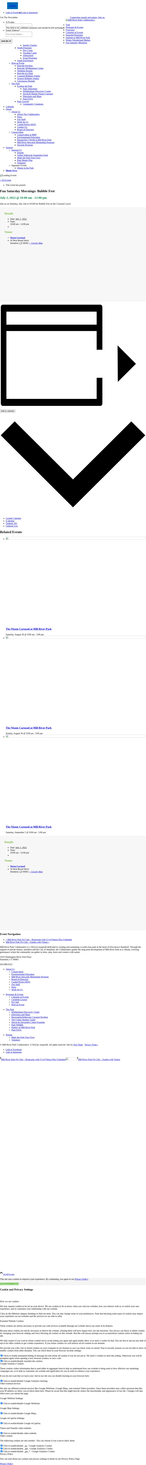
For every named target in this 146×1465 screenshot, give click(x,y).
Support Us (16, 150)
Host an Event (17, 63)
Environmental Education (22, 974)
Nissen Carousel (17, 238)
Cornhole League (19, 999)
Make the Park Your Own (23, 1037)
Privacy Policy (91, 1045)
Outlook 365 (11, 523)
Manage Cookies (11, 1284)
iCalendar (10, 521)
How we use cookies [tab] (9, 1301)
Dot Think (78, 1045)
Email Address (13, 30)
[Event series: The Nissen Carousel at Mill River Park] (45, 634)
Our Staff (15, 984)
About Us (15, 112)
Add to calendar (7, 411)
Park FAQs (16, 1030)
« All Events (5, 180)
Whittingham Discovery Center (25, 1012)
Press (13, 987)
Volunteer (15, 1040)
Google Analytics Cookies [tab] (12, 1363)
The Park (15, 83)
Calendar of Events (20, 997)
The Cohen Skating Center (23, 1020)
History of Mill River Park (23, 1027)
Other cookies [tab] (6, 1436)
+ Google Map (36, 243)
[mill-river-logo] (80, 20)
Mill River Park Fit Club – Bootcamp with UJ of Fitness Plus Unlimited (39, 939)
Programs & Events (74, 27)
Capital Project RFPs (20, 982)
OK (1, 1284)
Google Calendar (13, 518)
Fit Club (15, 1002)
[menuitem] (76, 64)
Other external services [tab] (10, 1383)
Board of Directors (19, 979)
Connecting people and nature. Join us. (87, 17)
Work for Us (17, 989)
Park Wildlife (17, 1025)
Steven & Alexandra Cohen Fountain (28, 1022)
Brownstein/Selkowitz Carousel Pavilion (29, 1017)
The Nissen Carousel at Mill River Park (29, 628)
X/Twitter (10, 22)
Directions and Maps (20, 1014)
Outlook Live (12, 526)
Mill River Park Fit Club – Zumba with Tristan (27, 942)
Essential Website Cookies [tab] (12, 1321)
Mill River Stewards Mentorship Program (30, 977)
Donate (12, 5)
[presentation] (76, 539)
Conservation (17, 132)
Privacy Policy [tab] (6, 1454)
